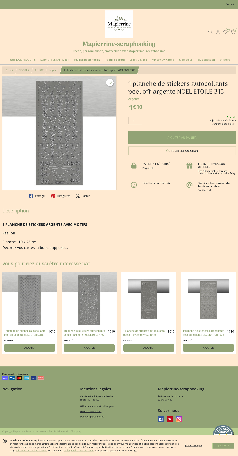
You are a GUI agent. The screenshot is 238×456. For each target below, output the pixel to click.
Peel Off (39, 70)
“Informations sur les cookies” (31, 450)
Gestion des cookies (91, 411)
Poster (85, 196)
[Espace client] (218, 32)
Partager (39, 196)
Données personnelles (92, 416)
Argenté (53, 70)
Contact (230, 4)
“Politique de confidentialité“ (79, 450)
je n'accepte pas (193, 445)
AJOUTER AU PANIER (182, 138)
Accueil (9, 70)
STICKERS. (24, 70)
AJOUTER (29, 347)
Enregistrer (63, 196)
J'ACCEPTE (223, 445)
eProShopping (73, 431)
